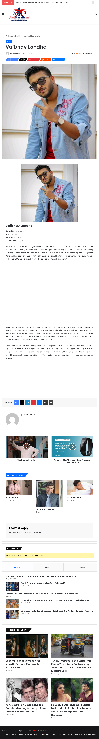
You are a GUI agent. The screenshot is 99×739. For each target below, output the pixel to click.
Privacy (70, 735)
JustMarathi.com (41, 731)
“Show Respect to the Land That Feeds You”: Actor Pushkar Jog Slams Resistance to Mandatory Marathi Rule (71, 666)
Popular (17, 567)
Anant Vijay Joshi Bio (45, 509)
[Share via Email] (45, 402)
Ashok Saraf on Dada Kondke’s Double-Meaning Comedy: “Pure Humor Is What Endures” (26, 708)
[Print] (51, 402)
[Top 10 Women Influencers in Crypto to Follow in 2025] (12, 586)
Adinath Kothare (74, 497)
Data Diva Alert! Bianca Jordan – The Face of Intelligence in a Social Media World (41, 576)
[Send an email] (19, 53)
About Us (22, 735)
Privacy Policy (32, 735)
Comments (80, 567)
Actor (25, 36)
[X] (22, 402)
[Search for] (96, 15)
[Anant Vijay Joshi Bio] (49, 493)
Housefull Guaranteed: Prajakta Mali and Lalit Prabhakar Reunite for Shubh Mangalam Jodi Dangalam (71, 710)
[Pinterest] (33, 402)
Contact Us (78, 735)
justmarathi (14, 53)
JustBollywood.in (90, 735)
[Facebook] (16, 402)
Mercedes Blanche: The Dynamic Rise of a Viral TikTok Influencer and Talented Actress (43, 594)
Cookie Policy (61, 735)
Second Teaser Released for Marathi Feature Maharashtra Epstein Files (42, 2)
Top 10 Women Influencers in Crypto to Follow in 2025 (44, 583)
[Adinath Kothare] (80, 487)
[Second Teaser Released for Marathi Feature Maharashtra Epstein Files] (27, 646)
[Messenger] (39, 402)
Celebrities (17, 36)
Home (9, 36)
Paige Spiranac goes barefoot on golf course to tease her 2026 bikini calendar (55, 600)
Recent (48, 567)
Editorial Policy (44, 735)
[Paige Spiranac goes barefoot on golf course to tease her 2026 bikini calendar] (12, 603)
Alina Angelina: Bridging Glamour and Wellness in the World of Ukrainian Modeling (57, 611)
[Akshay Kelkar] (19, 487)
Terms (53, 735)
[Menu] (3, 15)
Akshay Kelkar (12, 497)
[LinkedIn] (27, 402)
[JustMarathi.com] (19, 14)
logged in (22, 533)
